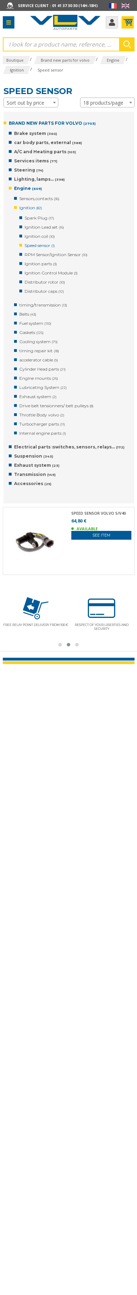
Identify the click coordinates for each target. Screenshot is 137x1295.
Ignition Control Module (51, 272)
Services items (35, 160)
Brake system (35, 133)
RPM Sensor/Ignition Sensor (56, 254)
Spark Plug (39, 218)
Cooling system (38, 341)
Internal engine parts (42, 433)
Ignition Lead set (44, 227)
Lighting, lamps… (39, 179)
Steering (28, 170)
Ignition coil (40, 236)
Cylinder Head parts (42, 369)
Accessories (32, 483)
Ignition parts (41, 263)
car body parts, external (48, 142)
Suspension (33, 456)
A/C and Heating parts (45, 151)
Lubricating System (43, 387)
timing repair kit (39, 350)
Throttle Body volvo (41, 414)
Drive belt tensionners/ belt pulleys (56, 405)
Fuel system (35, 323)
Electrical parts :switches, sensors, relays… (69, 447)
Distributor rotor (45, 282)
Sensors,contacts (39, 198)
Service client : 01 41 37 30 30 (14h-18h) (58, 5)
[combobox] (31, 102)
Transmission (35, 474)
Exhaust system (38, 396)
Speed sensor (40, 245)
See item (101, 535)
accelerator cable (38, 360)
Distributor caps (44, 291)
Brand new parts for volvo (52, 123)
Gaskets (31, 332)
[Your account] (112, 22)
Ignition (30, 207)
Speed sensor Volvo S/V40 (98, 513)
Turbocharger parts (42, 424)
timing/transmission (43, 305)
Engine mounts (38, 378)
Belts (27, 314)
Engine (28, 188)
